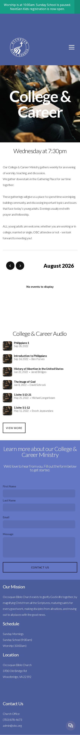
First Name (9, 486)
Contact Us (40, 567)
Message (8, 534)
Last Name (9, 500)
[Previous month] (10, 265)
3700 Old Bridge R (14, 671)
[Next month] (20, 265)
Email (6, 517)
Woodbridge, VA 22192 (17, 676)
